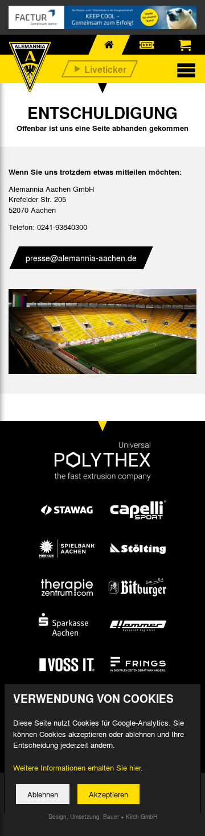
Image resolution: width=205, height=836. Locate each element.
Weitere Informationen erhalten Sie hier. (78, 767)
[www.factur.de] (102, 17)
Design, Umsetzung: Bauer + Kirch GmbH (102, 817)
